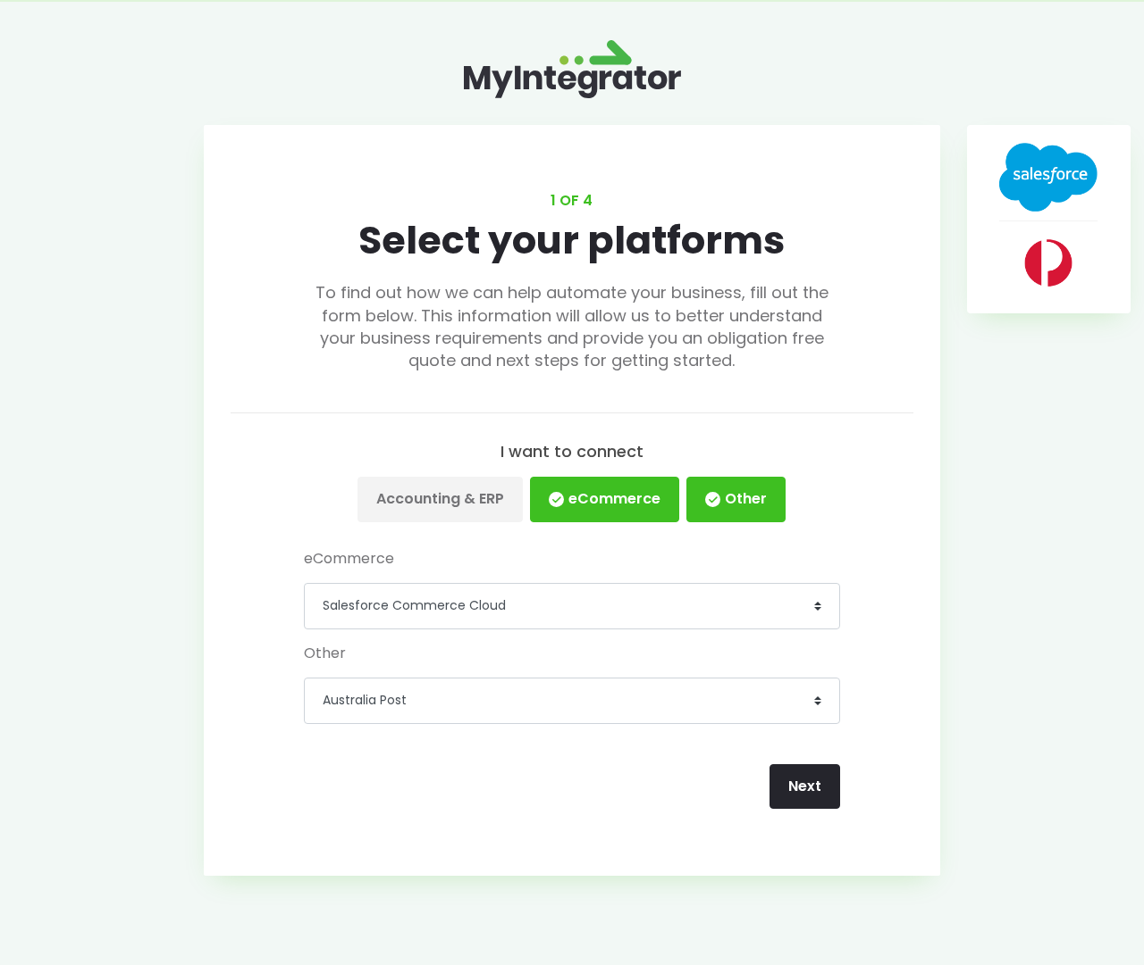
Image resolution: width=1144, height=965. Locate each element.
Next (804, 786)
